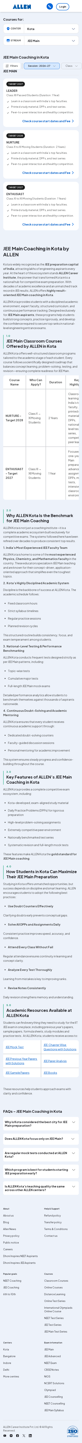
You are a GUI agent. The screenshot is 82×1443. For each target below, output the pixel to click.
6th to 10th (9, 1294)
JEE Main (49, 1349)
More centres (11, 1376)
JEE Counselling (53, 1396)
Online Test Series (54, 1301)
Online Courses (53, 1287)
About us (8, 1215)
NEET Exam (50, 1363)
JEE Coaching (11, 1287)
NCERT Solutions (54, 1383)
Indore (7, 1363)
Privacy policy (11, 1235)
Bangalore (9, 1356)
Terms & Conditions (56, 1229)
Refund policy (52, 1215)
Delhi (6, 1369)
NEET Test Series (54, 1318)
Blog (6, 1222)
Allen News (9, 1229)
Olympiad (50, 1390)
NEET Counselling (54, 1403)
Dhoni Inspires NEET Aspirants (20, 1256)
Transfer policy (53, 1222)
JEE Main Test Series (55, 1331)
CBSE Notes (51, 1369)
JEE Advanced (52, 1356)
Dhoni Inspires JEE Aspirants (19, 1262)
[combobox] (41, 66)
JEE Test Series (53, 1324)
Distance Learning (54, 1294)
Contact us (51, 1235)
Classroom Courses (56, 1280)
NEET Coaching (12, 1280)
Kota (6, 1349)
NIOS (47, 1376)
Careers (8, 1249)
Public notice (11, 1242)
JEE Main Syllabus (54, 1410)
